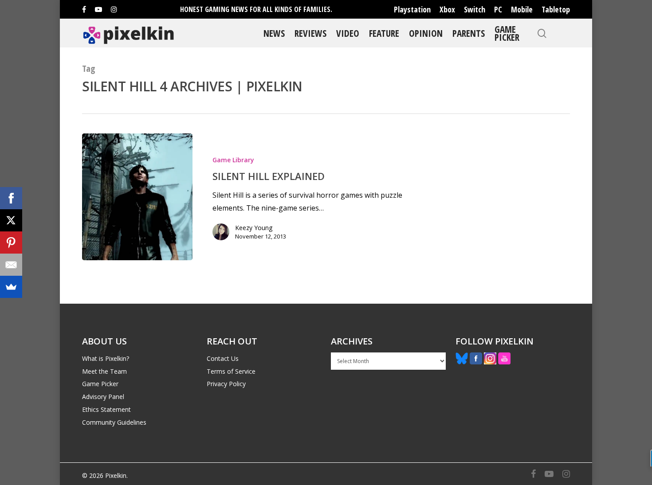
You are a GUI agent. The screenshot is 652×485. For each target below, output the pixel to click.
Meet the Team (104, 371)
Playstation (412, 9)
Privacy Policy (226, 383)
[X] (11, 220)
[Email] (11, 265)
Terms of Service (231, 371)
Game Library (233, 160)
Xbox (447, 9)
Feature (384, 33)
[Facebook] (11, 198)
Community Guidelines (114, 422)
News (274, 33)
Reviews (310, 33)
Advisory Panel (103, 396)
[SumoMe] (11, 287)
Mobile (522, 9)
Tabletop (556, 9)
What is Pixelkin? (105, 358)
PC (498, 9)
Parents (468, 33)
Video (347, 33)
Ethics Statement (106, 409)
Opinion (426, 33)
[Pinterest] (11, 242)
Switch (474, 9)
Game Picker (507, 33)
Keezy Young (253, 227)
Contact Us (223, 358)
